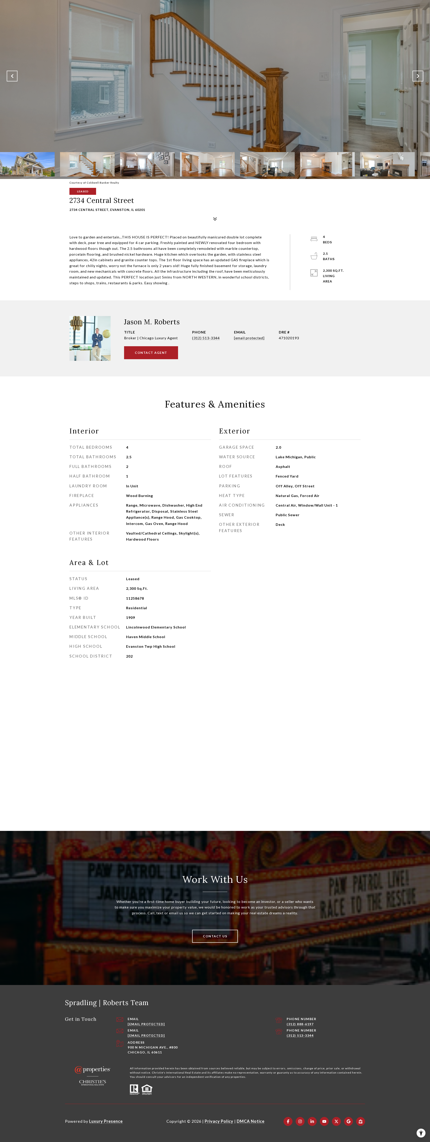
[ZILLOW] (360, 1121)
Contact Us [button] (215, 936)
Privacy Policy (219, 1121)
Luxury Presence (106, 1121)
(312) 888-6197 (300, 1024)
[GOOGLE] (348, 1121)
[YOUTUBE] (324, 1121)
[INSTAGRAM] (300, 1121)
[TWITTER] (336, 1121)
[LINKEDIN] (312, 1121)
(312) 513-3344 (206, 338)
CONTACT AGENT (151, 352)
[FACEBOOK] (288, 1121)
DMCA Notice (250, 1121)
